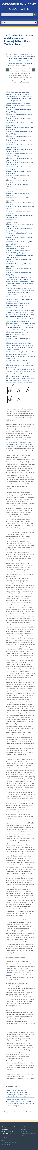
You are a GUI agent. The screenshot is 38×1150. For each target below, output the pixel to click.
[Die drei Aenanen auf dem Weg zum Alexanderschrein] (20, 341)
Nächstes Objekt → (30, 1112)
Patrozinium (9, 1103)
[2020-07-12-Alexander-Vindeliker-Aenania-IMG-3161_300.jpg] (20, 226)
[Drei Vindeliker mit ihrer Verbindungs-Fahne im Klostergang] (20, 358)
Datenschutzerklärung (28, 1133)
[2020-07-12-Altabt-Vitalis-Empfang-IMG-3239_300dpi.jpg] (20, 112)
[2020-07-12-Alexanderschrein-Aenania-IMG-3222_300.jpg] (20, 213)
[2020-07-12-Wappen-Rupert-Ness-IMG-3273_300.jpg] (20, 275)
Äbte (25, 1090)
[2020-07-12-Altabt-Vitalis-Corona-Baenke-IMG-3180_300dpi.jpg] (20, 156)
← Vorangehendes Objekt (10, 1112)
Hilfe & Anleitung (26, 1127)
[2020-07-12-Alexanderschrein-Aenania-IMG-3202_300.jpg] (20, 204)
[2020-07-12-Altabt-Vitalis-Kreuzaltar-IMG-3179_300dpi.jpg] (20, 134)
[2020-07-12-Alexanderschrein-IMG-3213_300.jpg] (20, 187)
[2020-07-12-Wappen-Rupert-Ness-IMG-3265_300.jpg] (20, 266)
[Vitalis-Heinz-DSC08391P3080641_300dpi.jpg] (20, 323)
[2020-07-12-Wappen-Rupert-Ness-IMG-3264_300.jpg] (20, 261)
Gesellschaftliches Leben (13, 1101)
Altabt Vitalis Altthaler (23, 1095)
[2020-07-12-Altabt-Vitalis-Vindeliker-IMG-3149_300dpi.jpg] (20, 138)
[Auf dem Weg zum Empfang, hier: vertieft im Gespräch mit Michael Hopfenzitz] (20, 354)
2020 (7, 1090)
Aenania (24, 486)
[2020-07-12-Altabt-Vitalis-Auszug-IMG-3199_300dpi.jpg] (20, 173)
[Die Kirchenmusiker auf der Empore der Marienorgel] (20, 385)
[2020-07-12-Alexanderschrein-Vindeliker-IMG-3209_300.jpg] (20, 217)
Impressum (24, 1131)
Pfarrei (27, 1103)
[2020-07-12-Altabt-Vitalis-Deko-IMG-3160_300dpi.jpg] (20, 178)
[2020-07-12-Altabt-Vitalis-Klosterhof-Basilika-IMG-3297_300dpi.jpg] (20, 253)
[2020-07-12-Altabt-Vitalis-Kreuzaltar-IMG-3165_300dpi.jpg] (20, 125)
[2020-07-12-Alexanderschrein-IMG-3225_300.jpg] (20, 191)
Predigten (16, 1106)
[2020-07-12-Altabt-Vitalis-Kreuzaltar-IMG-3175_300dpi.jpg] (20, 129)
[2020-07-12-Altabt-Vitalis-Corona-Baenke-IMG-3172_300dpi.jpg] (20, 147)
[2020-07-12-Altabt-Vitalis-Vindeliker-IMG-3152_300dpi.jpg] (20, 143)
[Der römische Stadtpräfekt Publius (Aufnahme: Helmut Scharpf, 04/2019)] (20, 306)
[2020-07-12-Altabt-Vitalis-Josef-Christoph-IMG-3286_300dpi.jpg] (20, 257)
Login (22, 1136)
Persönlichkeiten (19, 1103)
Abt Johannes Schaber (16, 1090)
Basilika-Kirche (10, 1097)
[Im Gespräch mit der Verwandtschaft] (18, 376)
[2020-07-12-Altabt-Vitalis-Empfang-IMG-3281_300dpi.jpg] (20, 239)
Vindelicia (19, 477)
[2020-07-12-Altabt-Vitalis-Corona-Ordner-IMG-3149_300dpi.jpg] (20, 160)
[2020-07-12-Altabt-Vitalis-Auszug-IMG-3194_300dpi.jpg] (20, 169)
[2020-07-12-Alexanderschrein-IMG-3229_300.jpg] (20, 195)
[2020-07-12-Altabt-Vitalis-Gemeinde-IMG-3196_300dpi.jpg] (20, 231)
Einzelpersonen (10, 1099)
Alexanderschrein (22, 1092)
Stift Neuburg (21, 446)
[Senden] (35, 14)
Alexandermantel (11, 1092)
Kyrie (19, 973)
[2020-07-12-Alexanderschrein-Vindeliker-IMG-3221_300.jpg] (20, 222)
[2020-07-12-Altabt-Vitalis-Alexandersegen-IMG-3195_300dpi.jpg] (20, 165)
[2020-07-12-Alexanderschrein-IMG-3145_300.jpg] (20, 182)
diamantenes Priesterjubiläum (24, 1097)
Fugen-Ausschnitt (17, 977)
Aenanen (18, 966)
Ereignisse (19, 1099)
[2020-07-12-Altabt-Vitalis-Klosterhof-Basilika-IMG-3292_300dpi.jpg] (20, 248)
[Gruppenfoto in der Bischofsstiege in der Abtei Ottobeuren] (20, 367)
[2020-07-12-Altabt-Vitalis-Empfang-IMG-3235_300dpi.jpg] (20, 116)
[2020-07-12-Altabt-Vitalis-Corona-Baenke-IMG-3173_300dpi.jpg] (20, 151)
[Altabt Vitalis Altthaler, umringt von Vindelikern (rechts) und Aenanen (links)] (20, 363)
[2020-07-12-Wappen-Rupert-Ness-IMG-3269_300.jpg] (20, 270)
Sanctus (8, 975)
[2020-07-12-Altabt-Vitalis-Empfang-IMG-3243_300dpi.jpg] (20, 121)
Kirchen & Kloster (27, 1101)
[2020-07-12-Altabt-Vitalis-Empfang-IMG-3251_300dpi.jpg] (20, 235)
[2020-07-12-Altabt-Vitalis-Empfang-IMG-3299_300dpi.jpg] (20, 244)
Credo (29, 973)
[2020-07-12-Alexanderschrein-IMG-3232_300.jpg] (20, 200)
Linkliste (23, 1129)
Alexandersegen (11, 1095)
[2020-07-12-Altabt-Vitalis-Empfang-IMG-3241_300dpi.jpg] (20, 107)
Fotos (24, 1099)
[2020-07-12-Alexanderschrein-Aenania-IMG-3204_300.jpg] (20, 209)
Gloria (24, 973)
